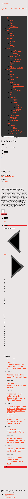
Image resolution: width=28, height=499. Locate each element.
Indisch (14, 89)
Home (8, 17)
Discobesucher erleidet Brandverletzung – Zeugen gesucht (16, 421)
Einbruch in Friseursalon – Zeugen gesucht (16, 385)
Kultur (11, 64)
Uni (10, 22)
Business (9, 96)
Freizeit (11, 45)
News (8, 19)
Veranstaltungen (13, 50)
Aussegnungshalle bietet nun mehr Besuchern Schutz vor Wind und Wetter (16, 397)
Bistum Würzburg (14, 27)
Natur (11, 43)
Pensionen (15, 128)
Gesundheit (12, 41)
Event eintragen (13, 56)
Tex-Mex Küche (16, 84)
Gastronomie (9, 81)
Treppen (17, 105)
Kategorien (15, 53)
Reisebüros (15, 114)
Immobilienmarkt (14, 120)
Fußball (11, 33)
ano (3, 147)
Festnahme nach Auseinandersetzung (15, 431)
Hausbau (15, 112)
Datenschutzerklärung (9, 494)
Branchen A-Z (13, 97)
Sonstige (11, 37)
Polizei (8, 28)
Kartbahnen (15, 99)
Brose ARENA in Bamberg (7, 176)
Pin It (5, 154)
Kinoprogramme (16, 61)
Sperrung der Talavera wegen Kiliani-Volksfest (17, 376)
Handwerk (15, 102)
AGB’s (5, 495)
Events (8, 48)
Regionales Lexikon (14, 133)
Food (11, 73)
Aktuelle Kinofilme (17, 60)
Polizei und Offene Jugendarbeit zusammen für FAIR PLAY (15, 460)
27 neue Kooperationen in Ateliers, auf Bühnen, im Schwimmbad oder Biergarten (17, 410)
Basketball (12, 32)
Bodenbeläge (18, 109)
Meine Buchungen (17, 55)
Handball (12, 35)
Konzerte (6, 181)
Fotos (11, 66)
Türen (17, 104)
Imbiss (11, 92)
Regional (12, 20)
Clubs (14, 46)
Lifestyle (8, 69)
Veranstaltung (7, 137)
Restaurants (12, 82)
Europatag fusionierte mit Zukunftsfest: (16, 450)
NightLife (12, 63)
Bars (10, 94)
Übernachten (12, 125)
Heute (5, 254)
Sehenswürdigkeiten (14, 130)
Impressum (6, 3)
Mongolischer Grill (17, 91)
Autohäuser (15, 101)
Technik (11, 76)
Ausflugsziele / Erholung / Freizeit (17, 132)
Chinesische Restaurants (18, 86)
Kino (11, 58)
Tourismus (9, 123)
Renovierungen (19, 107)
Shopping (12, 74)
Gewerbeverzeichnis (14, 115)
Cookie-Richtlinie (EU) (9, 497)
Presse (11, 122)
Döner (14, 87)
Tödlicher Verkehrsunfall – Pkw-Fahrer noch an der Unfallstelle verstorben (16, 365)
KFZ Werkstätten (13, 119)
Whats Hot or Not (14, 78)
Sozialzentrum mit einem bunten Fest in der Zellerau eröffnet (16, 440)
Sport (8, 30)
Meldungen (12, 79)
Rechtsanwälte (16, 110)
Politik (11, 25)
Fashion (11, 71)
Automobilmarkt (13, 117)
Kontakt (5, 1)
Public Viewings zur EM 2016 (16, 68)
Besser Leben (9, 38)
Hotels (14, 127)
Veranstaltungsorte (17, 51)
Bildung (11, 23)
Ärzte (11, 40)
